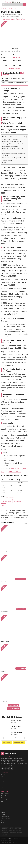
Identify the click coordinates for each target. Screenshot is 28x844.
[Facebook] (2, 768)
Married (13, 2)
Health (2, 804)
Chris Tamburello (16, 732)
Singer (4, 505)
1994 (18, 57)
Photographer (17, 501)
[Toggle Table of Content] (24, 136)
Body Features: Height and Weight (14, 158)
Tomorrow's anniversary (6, 795)
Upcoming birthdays (5, 799)
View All (14, 737)
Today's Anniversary (14, 705)
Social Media (7, 160)
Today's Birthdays (7, 742)
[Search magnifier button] (24, 4)
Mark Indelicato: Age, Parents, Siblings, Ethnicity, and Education (14, 143)
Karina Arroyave (16, 720)
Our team (3, 814)
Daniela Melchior (15, 472)
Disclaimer (14, 842)
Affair (2, 787)
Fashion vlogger (6, 501)
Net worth (3, 776)
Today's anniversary (5, 793)
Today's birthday (4, 797)
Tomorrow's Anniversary (14, 708)
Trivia (5, 162)
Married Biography (6, 8)
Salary (2, 801)
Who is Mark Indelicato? (11, 139)
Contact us (3, 820)
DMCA (10, 842)
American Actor (11, 497)
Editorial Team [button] (6, 19)
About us (3, 812)
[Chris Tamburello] (6, 734)
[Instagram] (8, 768)
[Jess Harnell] (14, 597)
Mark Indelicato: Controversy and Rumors (14, 154)
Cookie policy (4, 822)
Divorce (2, 783)
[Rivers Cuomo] (14, 568)
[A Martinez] (14, 687)
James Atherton (16, 726)
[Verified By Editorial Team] (22, 11)
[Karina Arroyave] (6, 722)
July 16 (15, 57)
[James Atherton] (6, 728)
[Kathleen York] (14, 538)
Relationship (3, 785)
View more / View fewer (14, 68)
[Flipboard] (12, 768)
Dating (2, 781)
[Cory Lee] (14, 657)
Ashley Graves (16, 469)
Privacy (2, 842)
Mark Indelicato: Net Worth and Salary (13, 150)
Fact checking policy (5, 818)
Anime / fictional (4, 806)
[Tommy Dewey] (14, 627)
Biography (14, 8)
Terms (6, 842)
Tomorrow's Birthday (19, 742)
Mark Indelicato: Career (10, 146)
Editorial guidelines (5, 816)
